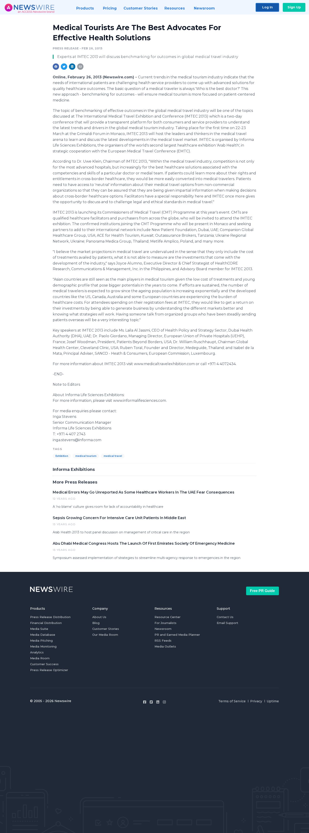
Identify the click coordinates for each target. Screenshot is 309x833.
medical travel (113, 456)
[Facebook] (144, 702)
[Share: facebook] (56, 66)
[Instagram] (164, 702)
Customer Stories (105, 629)
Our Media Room (105, 634)
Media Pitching (41, 640)
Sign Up (294, 7)
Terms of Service (232, 701)
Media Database (42, 634)
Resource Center (167, 617)
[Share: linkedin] (72, 66)
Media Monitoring (43, 646)
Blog (96, 623)
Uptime (273, 701)
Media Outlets (165, 646)
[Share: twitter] (64, 66)
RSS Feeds (162, 640)
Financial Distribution (46, 623)
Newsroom (162, 629)
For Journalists (165, 623)
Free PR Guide (262, 591)
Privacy (256, 701)
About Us (99, 617)
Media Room (40, 658)
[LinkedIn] (157, 702)
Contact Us (225, 617)
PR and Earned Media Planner (177, 634)
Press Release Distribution (50, 617)
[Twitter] (151, 702)
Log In (267, 7)
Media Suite (39, 629)
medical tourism (85, 456)
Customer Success (44, 664)
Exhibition (61, 456)
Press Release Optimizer (49, 670)
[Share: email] (80, 66)
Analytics (37, 652)
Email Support (227, 623)
